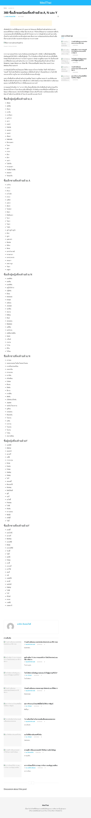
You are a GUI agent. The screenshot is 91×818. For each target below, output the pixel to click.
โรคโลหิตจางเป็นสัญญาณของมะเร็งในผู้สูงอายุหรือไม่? (40, 673)
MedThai (45, 2)
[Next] (32, 783)
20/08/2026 (39, 644)
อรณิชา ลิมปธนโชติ (10, 16)
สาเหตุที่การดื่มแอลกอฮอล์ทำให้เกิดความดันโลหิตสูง (40, 750)
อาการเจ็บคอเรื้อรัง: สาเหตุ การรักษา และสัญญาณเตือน (40, 765)
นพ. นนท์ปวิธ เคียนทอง (31, 767)
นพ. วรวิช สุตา (29, 675)
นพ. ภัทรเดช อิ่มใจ (29, 752)
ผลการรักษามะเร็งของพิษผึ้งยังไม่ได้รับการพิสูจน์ (38, 704)
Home (5, 8)
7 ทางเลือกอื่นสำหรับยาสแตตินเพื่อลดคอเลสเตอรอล (39, 719)
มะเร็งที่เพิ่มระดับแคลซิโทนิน (33, 735)
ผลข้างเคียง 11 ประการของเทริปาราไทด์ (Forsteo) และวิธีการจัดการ (79, 51)
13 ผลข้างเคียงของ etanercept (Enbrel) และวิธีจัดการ (41, 688)
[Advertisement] (31, 23)
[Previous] (29, 783)
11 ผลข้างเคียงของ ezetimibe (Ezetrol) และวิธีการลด (41, 642)
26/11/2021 (21, 16)
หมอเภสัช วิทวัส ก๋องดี (30, 644)
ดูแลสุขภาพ (11, 8)
